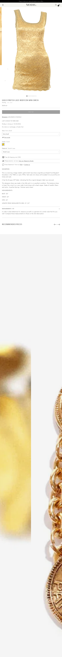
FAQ (21, 164)
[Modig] (31, 5)
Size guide (7, 137)
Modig (4, 102)
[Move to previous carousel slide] (55, 224)
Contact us (27, 164)
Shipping (4, 117)
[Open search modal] (55, 4)
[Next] (53, 1)
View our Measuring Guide (26, 161)
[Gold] (3, 144)
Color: (6, 142)
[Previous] (8, 1)
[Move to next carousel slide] (58, 224)
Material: (8, 148)
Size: (7, 131)
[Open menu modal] (2, 4)
